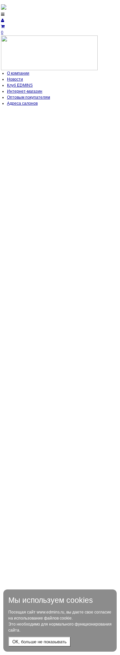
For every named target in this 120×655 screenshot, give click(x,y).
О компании (18, 73)
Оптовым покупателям (28, 97)
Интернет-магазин (24, 91)
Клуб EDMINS (20, 85)
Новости (15, 79)
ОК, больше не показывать (39, 641)
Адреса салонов (22, 103)
